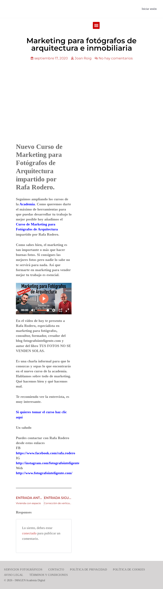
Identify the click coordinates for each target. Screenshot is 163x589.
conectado (29, 533)
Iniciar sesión (149, 8)
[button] (96, 25)
